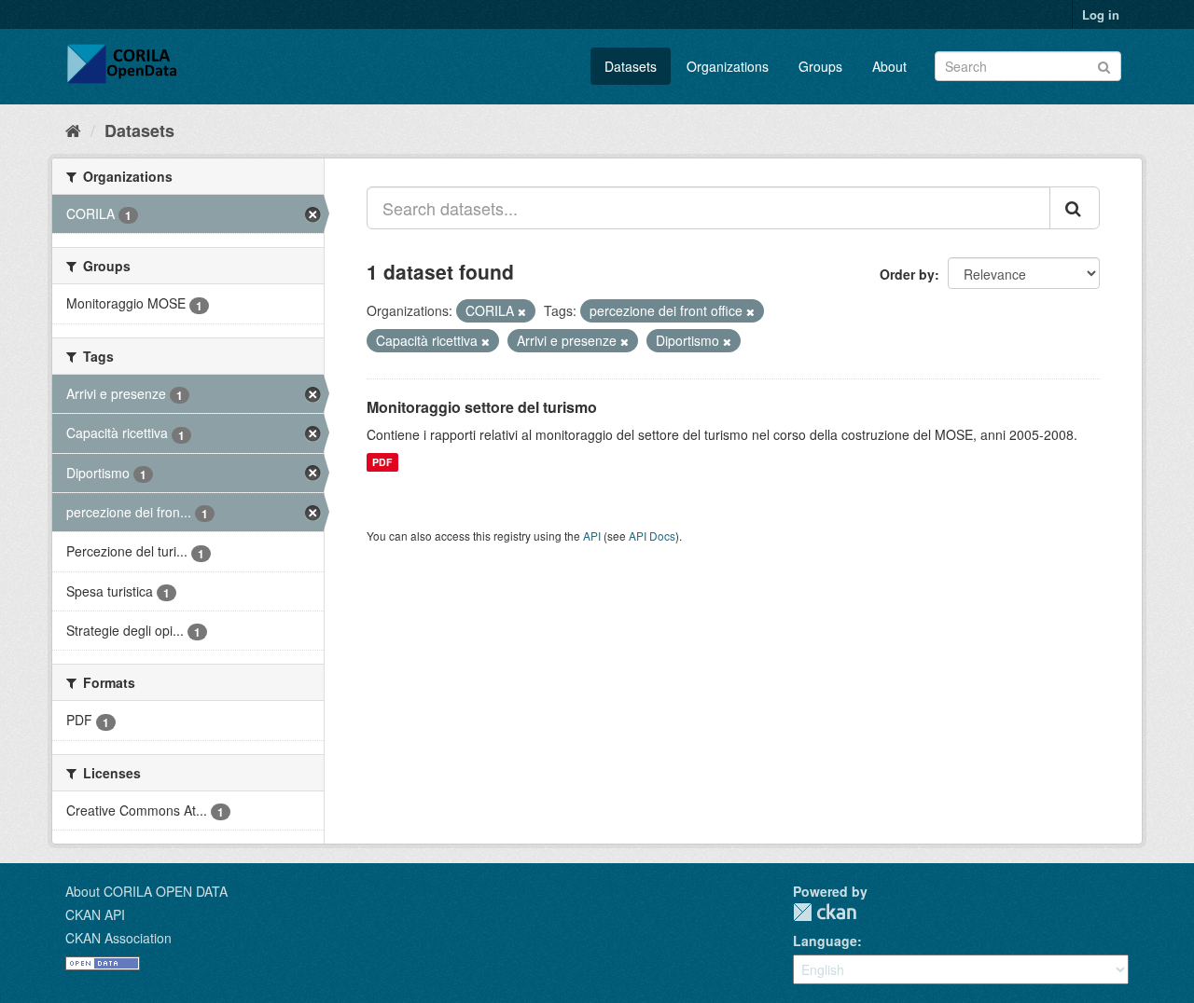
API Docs (652, 535)
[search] (1074, 207)
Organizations (728, 66)
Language (825, 940)
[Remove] (522, 311)
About (889, 66)
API (592, 535)
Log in (1100, 14)
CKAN (824, 912)
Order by (907, 274)
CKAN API (95, 914)
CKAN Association (118, 937)
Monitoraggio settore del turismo (482, 407)
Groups (820, 66)
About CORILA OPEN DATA (146, 891)
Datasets (630, 66)
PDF (382, 462)
